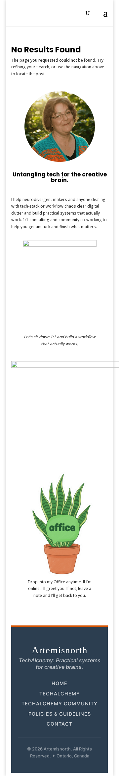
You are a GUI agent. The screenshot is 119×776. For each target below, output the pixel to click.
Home (59, 683)
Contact (59, 724)
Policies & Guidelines (59, 714)
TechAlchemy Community (59, 703)
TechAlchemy (59, 693)
